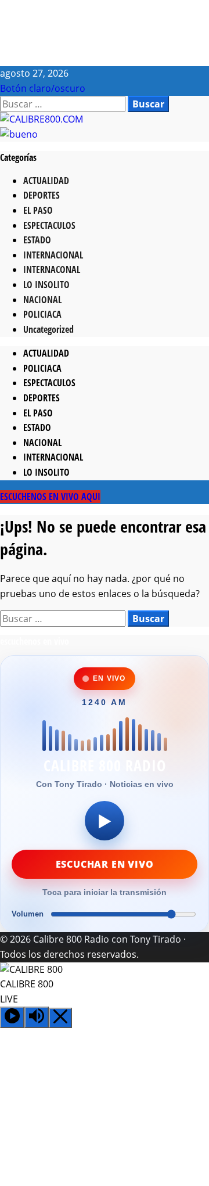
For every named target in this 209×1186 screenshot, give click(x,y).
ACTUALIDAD (46, 180)
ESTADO (37, 239)
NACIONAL (42, 299)
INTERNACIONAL (53, 255)
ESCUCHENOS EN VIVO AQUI (50, 496)
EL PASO (38, 210)
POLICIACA (42, 314)
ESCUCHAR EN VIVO (105, 864)
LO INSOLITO (46, 284)
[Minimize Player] (60, 1018)
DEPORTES (41, 195)
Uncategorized (48, 329)
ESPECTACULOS (49, 225)
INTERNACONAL (51, 269)
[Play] (12, 1017)
